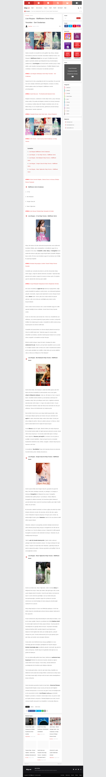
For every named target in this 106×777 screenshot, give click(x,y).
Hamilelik (68, 93)
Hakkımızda (68, 775)
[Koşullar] (48, 3)
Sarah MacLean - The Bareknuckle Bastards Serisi (42, 93)
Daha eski (59, 763)
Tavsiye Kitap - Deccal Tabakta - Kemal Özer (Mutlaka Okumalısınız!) (30, 753)
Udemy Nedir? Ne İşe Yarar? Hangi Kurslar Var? (39, 11)
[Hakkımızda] (38, 3)
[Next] (81, 11)
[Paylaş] (60, 26)
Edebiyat (31, 15)
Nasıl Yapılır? (60, 7)
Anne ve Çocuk (39, 7)
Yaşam (45, 7)
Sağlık (32, 7)
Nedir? (50, 7)
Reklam (76, 775)
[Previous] (79, 11)
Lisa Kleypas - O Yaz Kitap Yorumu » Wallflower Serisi (42, 154)
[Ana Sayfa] (29, 3)
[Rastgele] (77, 3)
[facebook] (66, 26)
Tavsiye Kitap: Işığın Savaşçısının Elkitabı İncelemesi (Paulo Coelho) (30, 730)
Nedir (68, 99)
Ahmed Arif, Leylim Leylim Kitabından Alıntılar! (54, 753)
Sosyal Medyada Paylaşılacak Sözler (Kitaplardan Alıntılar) (44, 283)
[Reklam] (58, 3)
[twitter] (70, 26)
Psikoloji (68, 102)
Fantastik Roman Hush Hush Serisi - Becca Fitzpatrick (43, 114)
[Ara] (81, 8)
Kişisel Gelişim (69, 96)
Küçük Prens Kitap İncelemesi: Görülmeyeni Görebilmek (43, 729)
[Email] (45, 711)
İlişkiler (68, 113)
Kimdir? (54, 7)
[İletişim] (67, 3)
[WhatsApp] (43, 711)
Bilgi (27, 8)
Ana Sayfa (27, 15)
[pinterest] (75, 26)
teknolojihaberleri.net (70, 124)
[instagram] (79, 26)
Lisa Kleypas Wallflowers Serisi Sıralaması (39, 151)
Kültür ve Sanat (37, 706)
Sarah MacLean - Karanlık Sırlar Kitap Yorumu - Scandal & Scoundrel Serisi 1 (42, 754)
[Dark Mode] (79, 8)
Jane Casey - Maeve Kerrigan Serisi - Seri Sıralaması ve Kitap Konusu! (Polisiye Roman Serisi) (54, 731)
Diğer (65, 7)
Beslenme (68, 87)
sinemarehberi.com (70, 127)
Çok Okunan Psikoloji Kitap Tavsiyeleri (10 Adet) (42, 211)
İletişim (80, 775)
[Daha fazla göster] (47, 711)
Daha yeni (26, 763)
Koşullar (72, 775)
